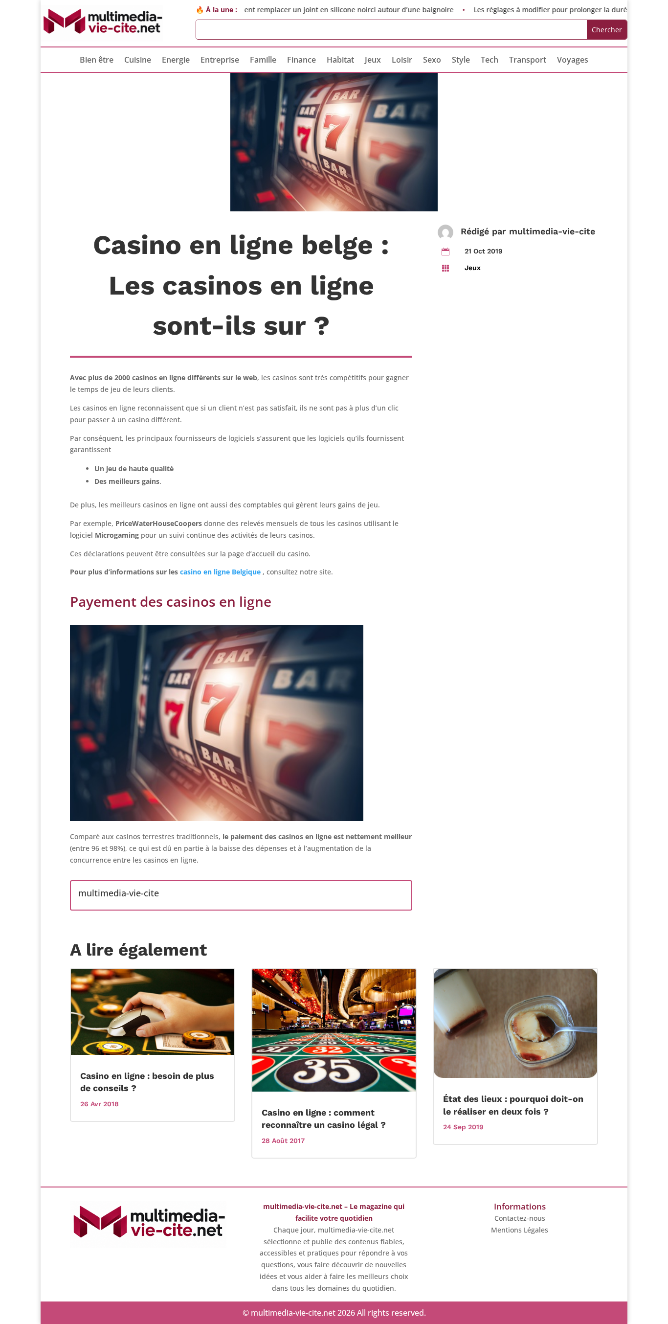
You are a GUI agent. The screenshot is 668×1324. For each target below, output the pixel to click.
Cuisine (137, 60)
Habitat (340, 60)
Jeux (373, 60)
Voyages (572, 60)
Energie (176, 60)
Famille (263, 60)
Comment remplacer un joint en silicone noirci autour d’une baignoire (311, 9)
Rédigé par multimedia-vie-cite (528, 231)
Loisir (402, 60)
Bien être (96, 60)
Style (461, 60)
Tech (489, 60)
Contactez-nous (519, 1218)
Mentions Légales (519, 1229)
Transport (527, 60)
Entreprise (219, 60)
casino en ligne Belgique (220, 571)
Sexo (432, 60)
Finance (301, 60)
